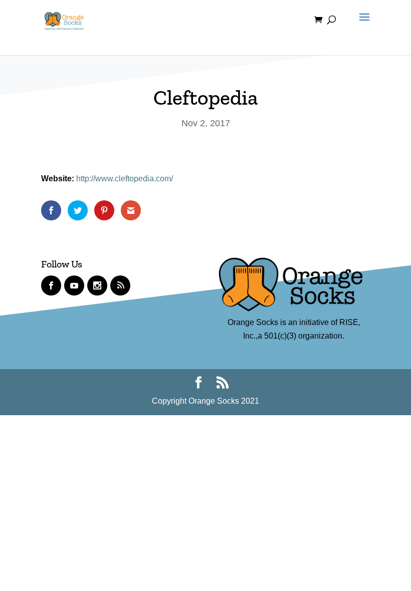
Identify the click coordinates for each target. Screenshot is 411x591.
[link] (64, 19)
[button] (362, 26)
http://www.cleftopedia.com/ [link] (124, 178)
